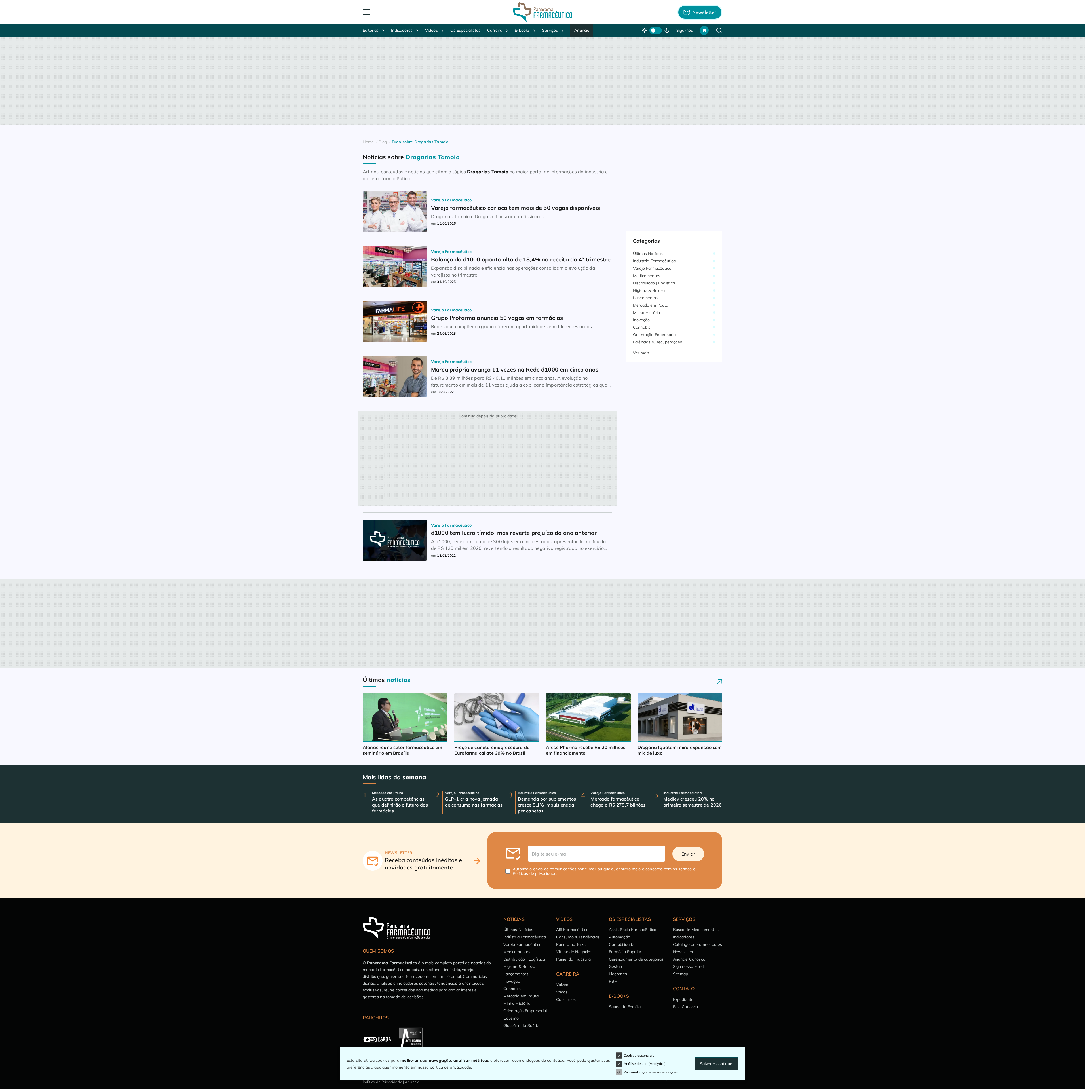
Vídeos (431, 30)
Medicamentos (646, 275)
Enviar (688, 854)
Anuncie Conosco (689, 959)
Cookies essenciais (639, 1055)
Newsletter (683, 951)
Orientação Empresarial (655, 334)
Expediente (683, 999)
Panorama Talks (571, 944)
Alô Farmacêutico (572, 929)
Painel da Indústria (573, 959)
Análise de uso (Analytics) (645, 1063)
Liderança (618, 973)
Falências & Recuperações (657, 342)
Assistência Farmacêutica (633, 929)
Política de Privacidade (382, 1082)
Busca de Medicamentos (696, 929)
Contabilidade (621, 944)
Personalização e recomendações (651, 1072)
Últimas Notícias (648, 253)
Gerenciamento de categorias (636, 959)
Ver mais (641, 352)
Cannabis (641, 327)
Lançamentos (645, 297)
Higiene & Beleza (649, 290)
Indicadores (402, 30)
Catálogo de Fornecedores (697, 944)
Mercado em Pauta (650, 305)
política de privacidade (450, 1067)
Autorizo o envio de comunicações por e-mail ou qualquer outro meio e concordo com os (604, 871)
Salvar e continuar (717, 1063)
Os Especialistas (465, 30)
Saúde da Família (625, 1006)
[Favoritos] (704, 30)
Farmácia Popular (625, 951)
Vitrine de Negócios (574, 951)
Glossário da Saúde (521, 1025)
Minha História (646, 312)
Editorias (371, 30)
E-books (522, 30)
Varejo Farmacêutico (652, 268)
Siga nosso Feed (688, 966)
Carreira (494, 30)
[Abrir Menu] (399, 12)
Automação (619, 937)
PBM (613, 981)
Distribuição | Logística (654, 283)
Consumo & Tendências (578, 937)
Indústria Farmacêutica (654, 260)
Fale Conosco (685, 1006)
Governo (511, 1018)
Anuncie (581, 30)
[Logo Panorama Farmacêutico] (542, 12)
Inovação (641, 319)
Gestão (615, 966)
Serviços (550, 30)
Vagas (562, 992)
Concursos (566, 999)
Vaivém (563, 984)
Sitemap (680, 973)
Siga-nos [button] (684, 30)
